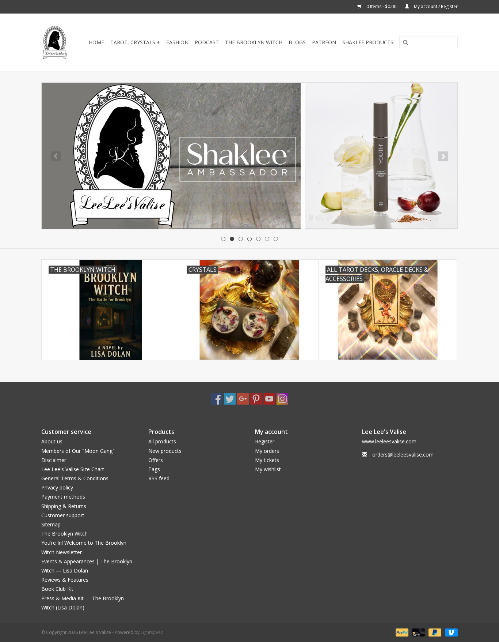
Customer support (62, 515)
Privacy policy (57, 487)
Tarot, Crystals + (135, 42)
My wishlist (268, 469)
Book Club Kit (57, 588)
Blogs (297, 42)
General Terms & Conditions (74, 478)
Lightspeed (152, 632)
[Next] (443, 156)
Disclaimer (53, 460)
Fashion (177, 42)
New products (165, 450)
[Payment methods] (401, 632)
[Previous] (56, 156)
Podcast (207, 42)
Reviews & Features (64, 579)
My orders (267, 450)
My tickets (267, 460)
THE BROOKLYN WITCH (253, 42)
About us (51, 441)
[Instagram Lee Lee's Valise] (282, 399)
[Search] (403, 43)
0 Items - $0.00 (381, 6)
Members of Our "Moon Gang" (78, 450)
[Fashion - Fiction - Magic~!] (55, 42)
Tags (154, 469)
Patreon (324, 42)
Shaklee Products (367, 42)
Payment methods (63, 496)
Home (96, 42)
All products (162, 441)
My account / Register (435, 6)
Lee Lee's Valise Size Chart (72, 469)
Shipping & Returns (63, 506)
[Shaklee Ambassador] (249, 156)
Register (264, 441)
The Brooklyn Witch (64, 533)
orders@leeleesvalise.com (403, 454)
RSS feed (158, 478)
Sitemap (51, 524)
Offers (155, 460)
